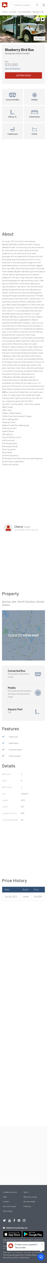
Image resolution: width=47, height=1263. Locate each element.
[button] (23, 29)
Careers (6, 1201)
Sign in (26, 1192)
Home (4, 12)
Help (5, 1197)
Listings (12, 12)
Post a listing (7, 1211)
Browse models (29, 1201)
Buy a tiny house (9, 1206)
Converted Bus (24, 12)
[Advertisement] (23, 181)
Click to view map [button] (23, 635)
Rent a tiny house (30, 1197)
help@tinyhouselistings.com (16, 1228)
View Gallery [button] (39, 39)
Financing (27, 1206)
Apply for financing (12, 68)
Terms (5, 1257)
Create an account (10, 1192)
